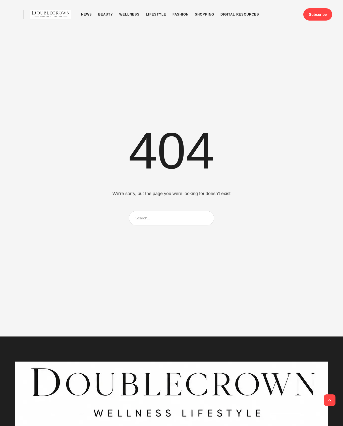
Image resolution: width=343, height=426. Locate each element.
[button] (14, 14)
